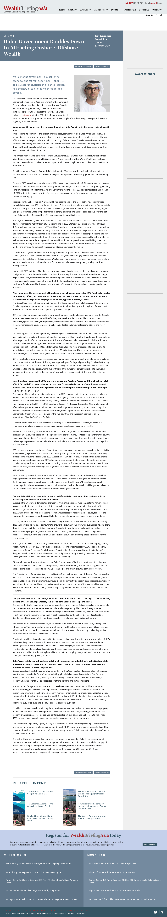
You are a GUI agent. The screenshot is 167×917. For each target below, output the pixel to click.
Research (144, 9)
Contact (17, 910)
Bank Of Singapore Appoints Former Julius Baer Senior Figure (33, 872)
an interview (25, 115)
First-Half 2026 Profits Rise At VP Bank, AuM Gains (112, 872)
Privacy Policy (73, 910)
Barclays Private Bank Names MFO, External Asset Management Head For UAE (41, 899)
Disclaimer (85, 910)
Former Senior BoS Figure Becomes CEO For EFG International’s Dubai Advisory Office (42, 881)
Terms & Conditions (56, 910)
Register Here (149, 844)
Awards (156, 9)
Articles (84, 9)
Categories (100, 9)
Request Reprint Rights (102, 66)
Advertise (27, 910)
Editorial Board (39, 910)
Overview (7, 910)
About (71, 9)
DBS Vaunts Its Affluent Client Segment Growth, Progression (33, 890)
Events (115, 9)
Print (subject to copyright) (83, 66)
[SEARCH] (161, 15)
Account (150, 15)
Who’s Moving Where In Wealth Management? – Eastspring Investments (38, 863)
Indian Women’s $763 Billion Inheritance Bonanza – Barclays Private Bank (122, 899)
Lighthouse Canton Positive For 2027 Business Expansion (115, 890)
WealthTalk (130, 9)
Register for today (83, 835)
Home (62, 9)
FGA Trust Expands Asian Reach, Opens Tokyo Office (112, 863)
